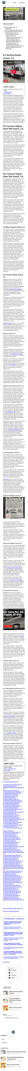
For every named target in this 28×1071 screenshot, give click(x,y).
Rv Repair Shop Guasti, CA (9, 810)
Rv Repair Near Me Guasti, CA (10, 888)
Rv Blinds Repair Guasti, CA (11, 33)
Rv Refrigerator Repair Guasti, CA (11, 815)
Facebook (13, 970)
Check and (5, 479)
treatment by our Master (9, 716)
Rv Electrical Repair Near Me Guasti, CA (13, 792)
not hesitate (12, 364)
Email (12, 977)
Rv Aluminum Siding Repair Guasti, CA (12, 800)
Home (14, 2)
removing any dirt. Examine (16, 580)
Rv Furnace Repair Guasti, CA (12, 34)
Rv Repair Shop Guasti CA (11, 9)
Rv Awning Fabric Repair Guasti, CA (12, 793)
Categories (22, 2)
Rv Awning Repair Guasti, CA (10, 27)
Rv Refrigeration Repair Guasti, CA (11, 817)
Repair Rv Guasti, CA (11, 35)
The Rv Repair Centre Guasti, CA (11, 790)
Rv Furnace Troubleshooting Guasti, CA (12, 825)
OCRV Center (8, 28)
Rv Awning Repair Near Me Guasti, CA (12, 784)
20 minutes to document (16, 353)
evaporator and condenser (15, 289)
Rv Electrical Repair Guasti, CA (13, 40)
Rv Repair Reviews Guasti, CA (10, 794)
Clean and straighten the (14, 429)
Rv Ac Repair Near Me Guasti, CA (11, 803)
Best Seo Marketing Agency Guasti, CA (13, 908)
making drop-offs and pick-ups (14, 567)
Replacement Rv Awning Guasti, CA (14, 37)
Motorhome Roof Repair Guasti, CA (12, 832)
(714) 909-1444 (8, 92)
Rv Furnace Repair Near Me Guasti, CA (14, 30)
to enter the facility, (12, 733)
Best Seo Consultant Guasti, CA (11, 911)
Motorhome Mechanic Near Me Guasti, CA (13, 812)
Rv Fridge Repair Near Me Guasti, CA (14, 46)
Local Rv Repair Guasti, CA (9, 786)
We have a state (7, 323)
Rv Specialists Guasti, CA (12, 43)
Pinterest (13, 975)
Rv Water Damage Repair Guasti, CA (12, 839)
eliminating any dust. (11, 411)
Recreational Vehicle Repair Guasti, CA (12, 851)
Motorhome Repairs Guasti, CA (13, 41)
